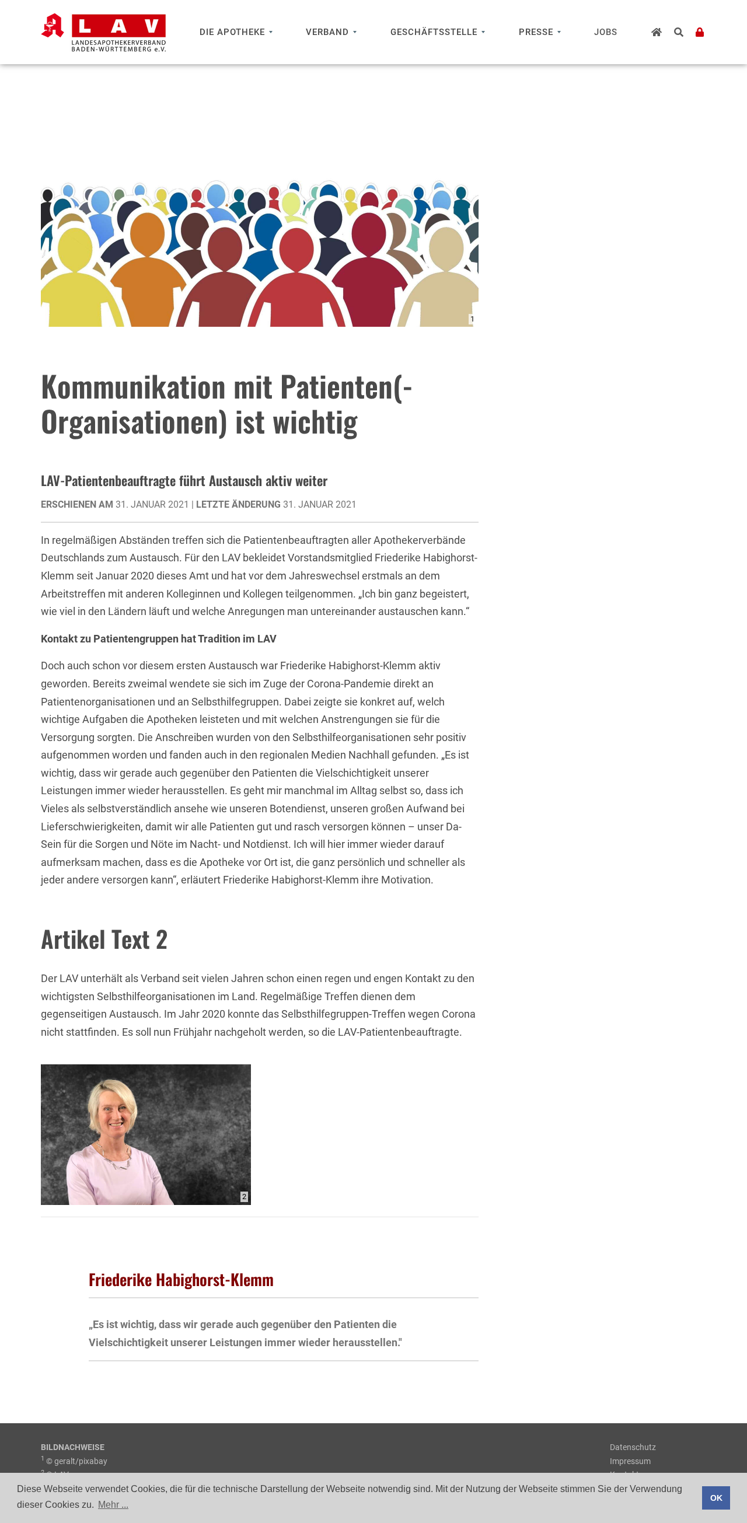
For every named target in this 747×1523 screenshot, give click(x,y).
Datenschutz (633, 1447)
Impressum (630, 1461)
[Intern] (700, 32)
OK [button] (716, 1498)
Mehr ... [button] (113, 1505)
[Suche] (679, 32)
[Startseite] (656, 32)
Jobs (605, 32)
